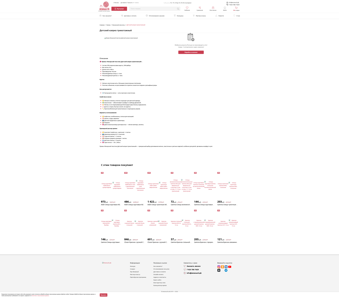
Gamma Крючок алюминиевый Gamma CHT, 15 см (235, 242)
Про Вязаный (134, 271)
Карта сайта (157, 280)
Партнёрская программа (138, 277)
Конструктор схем (159, 282)
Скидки (132, 269)
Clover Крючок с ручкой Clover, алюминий (163, 242)
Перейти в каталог (191, 52)
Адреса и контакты (159, 277)
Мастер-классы (135, 274)
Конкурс (132, 266)
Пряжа (108, 25)
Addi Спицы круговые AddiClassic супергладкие (119, 204)
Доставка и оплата (159, 271)
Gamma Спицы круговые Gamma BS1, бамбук (118, 242)
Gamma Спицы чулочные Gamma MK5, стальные (235, 204)
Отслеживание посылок (161, 269)
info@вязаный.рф (234, 2)
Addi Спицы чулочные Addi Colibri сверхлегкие (165, 204)
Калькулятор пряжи (160, 285)
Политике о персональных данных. (40, 295)
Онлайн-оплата (158, 274)
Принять (103, 295)
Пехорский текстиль (118, 25)
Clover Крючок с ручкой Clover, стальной (139, 242)
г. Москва (116, 2)
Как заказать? (157, 266)
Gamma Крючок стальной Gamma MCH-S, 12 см (188, 242)
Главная (102, 25)
